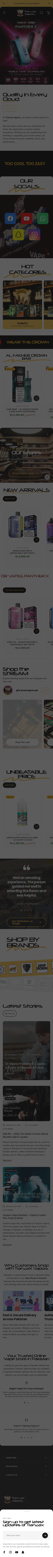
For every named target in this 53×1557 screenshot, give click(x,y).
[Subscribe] (45, 1535)
